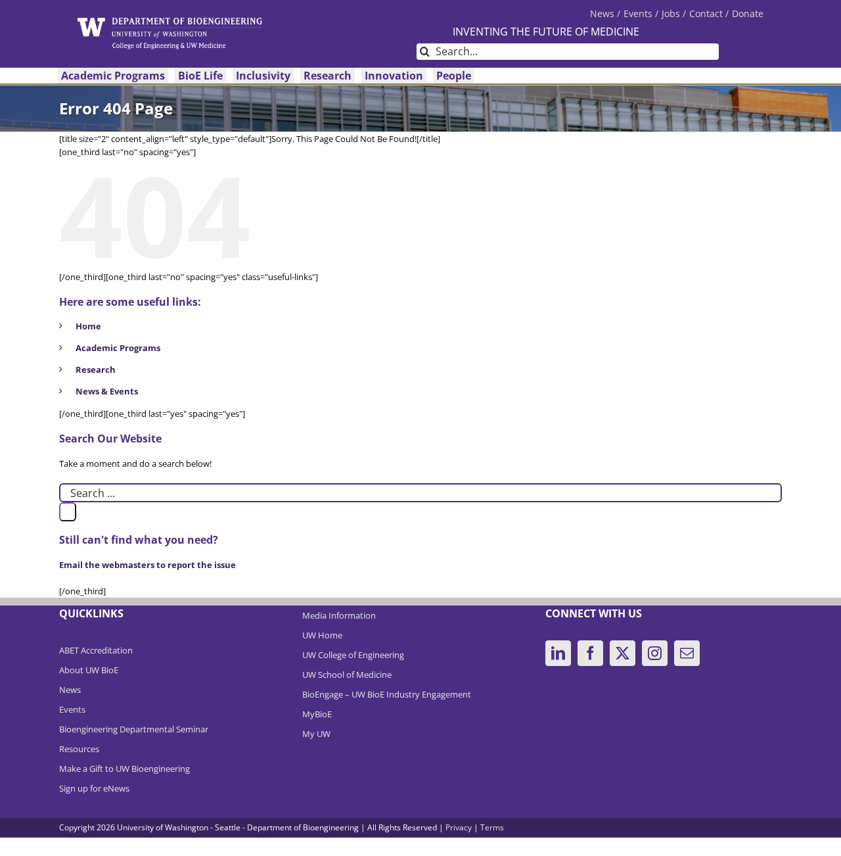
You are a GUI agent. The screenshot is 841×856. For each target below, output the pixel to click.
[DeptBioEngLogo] (170, 22)
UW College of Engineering (353, 655)
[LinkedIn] (558, 653)
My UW (316, 734)
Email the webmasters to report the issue (147, 565)
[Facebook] (590, 653)
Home (88, 326)
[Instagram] (655, 653)
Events (72, 709)
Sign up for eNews (94, 788)
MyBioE (317, 714)
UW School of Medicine (347, 674)
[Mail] (687, 653)
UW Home (322, 635)
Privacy (458, 827)
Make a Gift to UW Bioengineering (124, 768)
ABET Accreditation (96, 650)
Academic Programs (118, 348)
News (70, 690)
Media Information (339, 615)
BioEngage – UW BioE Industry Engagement (386, 694)
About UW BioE (88, 670)
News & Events (107, 391)
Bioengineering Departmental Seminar (133, 729)
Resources (79, 749)
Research (96, 369)
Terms (492, 827)
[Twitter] (622, 653)
